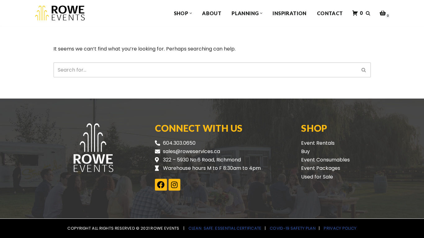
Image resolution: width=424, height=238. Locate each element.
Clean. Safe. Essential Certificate (224, 228)
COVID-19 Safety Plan (293, 228)
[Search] (368, 13)
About (211, 13)
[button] (191, 13)
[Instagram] (174, 185)
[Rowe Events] (60, 13)
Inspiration (289, 13)
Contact (330, 13)
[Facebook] (161, 185)
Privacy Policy (340, 228)
